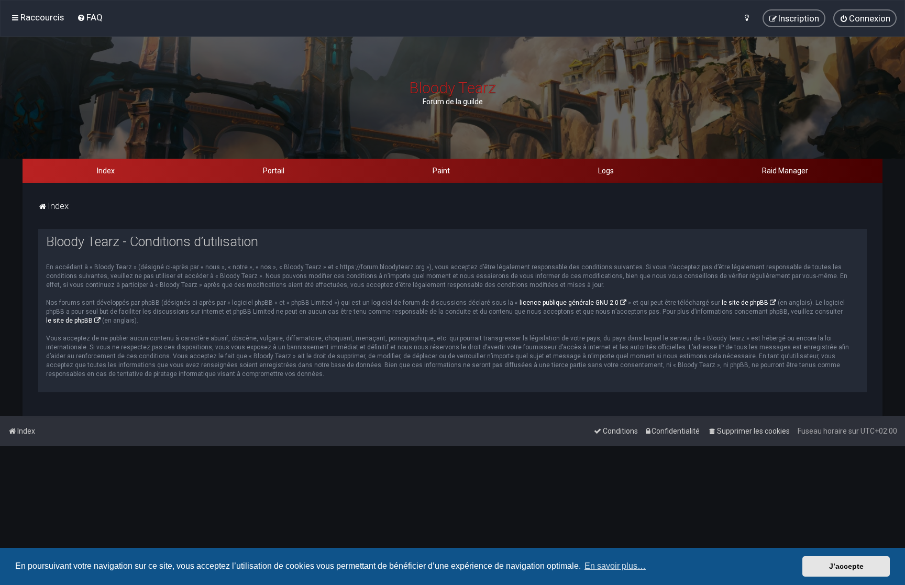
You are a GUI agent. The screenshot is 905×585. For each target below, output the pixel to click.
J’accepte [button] (846, 566)
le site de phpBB (745, 302)
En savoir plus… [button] (615, 565)
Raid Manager (785, 171)
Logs (606, 171)
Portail (273, 171)
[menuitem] (89, 17)
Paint (441, 171)
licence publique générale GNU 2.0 (569, 302)
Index (106, 171)
